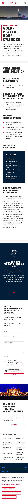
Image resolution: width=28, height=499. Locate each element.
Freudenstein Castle (21, 438)
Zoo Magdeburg (7, 438)
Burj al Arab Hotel (7, 453)
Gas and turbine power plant (20, 458)
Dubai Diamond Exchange (7, 448)
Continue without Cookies (12, 493)
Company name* (9, 337)
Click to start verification (15, 371)
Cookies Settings (9, 489)
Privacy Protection (10, 484)
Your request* (9, 342)
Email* (6, 357)
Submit (14, 375)
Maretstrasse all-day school (20, 448)
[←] (11, 293)
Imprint (18, 484)
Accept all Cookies (9, 497)
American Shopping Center (8, 458)
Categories (5, 472)
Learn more (14, 424)
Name (5, 331)
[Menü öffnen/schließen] (25, 3)
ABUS (3, 467)
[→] (17, 293)
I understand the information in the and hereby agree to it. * (15, 363)
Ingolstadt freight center (20, 443)
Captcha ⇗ (20, 372)
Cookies (3, 484)
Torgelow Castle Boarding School (20, 453)
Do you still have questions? (7, 443)
